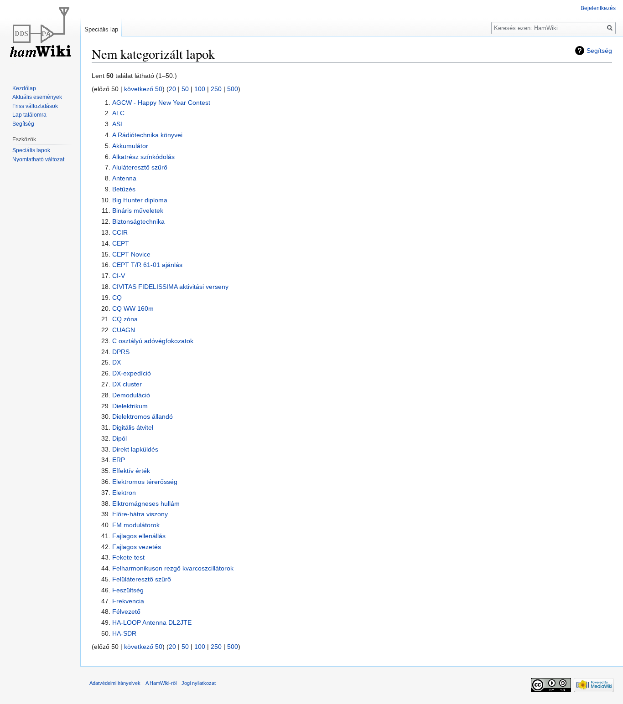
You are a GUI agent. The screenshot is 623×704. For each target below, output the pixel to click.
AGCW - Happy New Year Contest (161, 102)
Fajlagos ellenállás (139, 536)
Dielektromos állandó (142, 416)
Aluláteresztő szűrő (139, 167)
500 (232, 88)
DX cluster (127, 384)
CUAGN (123, 330)
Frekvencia (128, 601)
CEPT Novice (131, 254)
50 (185, 88)
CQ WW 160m (133, 308)
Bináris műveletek (137, 210)
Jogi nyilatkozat (199, 683)
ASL (118, 124)
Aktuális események (37, 97)
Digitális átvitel (132, 427)
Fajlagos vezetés (136, 546)
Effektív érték (131, 470)
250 (216, 88)
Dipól (119, 438)
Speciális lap (101, 29)
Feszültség (128, 590)
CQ (117, 297)
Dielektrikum (130, 406)
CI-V (118, 275)
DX (116, 362)
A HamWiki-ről (161, 683)
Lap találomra (29, 115)
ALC (118, 113)
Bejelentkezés (598, 8)
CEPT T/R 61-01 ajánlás (147, 264)
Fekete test (128, 557)
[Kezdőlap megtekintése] (40, 36)
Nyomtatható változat (38, 159)
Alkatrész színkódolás (143, 156)
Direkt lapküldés (135, 449)
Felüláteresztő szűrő (141, 579)
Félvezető (126, 611)
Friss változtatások (35, 106)
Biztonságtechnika (138, 221)
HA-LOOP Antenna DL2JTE (152, 622)
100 (199, 88)
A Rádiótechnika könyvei (147, 135)
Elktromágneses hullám (146, 503)
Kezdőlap (24, 88)
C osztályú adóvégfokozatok (152, 340)
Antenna (124, 178)
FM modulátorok (136, 525)
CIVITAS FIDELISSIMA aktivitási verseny (170, 286)
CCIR (120, 232)
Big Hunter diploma (139, 200)
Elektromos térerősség (144, 481)
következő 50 (143, 88)
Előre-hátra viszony (140, 514)
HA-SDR (124, 633)
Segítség (599, 50)
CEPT (120, 243)
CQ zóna (125, 319)
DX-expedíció (131, 373)
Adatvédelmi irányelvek (114, 683)
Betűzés (123, 189)
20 (172, 88)
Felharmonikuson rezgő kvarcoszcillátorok (173, 568)
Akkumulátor (130, 145)
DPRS (121, 351)
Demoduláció (131, 395)
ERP (118, 459)
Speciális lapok (31, 150)
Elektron (124, 492)
